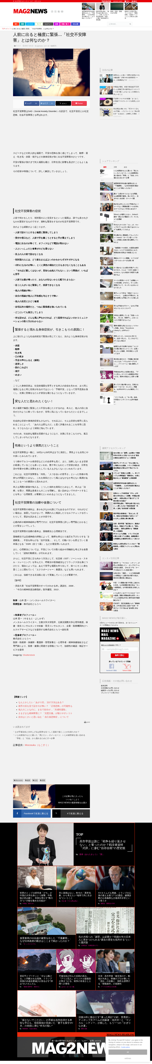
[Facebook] (52, 11)
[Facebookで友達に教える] (32, 810)
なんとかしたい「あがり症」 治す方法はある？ (41, 702)
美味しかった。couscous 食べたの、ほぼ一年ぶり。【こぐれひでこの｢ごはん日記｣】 (126, 338)
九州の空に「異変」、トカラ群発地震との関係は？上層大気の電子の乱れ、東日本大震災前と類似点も (126, 575)
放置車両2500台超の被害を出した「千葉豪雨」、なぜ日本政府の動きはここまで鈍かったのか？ (88, 15)
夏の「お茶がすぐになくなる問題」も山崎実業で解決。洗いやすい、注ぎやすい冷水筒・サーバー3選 (126, 196)
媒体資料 (104, 686)
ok (128, 1052)
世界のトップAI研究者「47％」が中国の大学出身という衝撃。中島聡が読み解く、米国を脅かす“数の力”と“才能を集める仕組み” (36, 897)
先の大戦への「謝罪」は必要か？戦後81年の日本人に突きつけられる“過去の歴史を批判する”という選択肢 (126, 455)
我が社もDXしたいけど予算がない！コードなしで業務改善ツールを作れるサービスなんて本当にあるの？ (126, 206)
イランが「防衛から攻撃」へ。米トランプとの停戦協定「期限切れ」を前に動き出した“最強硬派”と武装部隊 (126, 475)
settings (128, 1058)
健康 (28, 780)
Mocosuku (19, 780)
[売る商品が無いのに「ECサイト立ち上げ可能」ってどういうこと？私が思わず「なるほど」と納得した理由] (106, 116)
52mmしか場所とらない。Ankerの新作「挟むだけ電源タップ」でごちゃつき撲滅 (126, 217)
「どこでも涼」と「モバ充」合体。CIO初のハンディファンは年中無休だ (126, 399)
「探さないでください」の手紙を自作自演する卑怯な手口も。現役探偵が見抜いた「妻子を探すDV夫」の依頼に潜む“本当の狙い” (46, 1023)
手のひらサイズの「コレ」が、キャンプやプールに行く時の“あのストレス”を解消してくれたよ (126, 227)
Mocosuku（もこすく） (37, 745)
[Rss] (58, 11)
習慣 (43, 780)
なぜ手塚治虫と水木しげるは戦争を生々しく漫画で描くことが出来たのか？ (47, 732)
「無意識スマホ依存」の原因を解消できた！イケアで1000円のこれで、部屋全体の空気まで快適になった (126, 250)
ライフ (18, 46)
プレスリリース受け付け (110, 693)
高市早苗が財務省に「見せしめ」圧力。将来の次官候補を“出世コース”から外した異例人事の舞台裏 (125, 516)
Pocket (80, 103)
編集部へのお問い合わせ (110, 690)
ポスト (64, 103)
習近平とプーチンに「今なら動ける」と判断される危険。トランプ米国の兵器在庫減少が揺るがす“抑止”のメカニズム (36, 980)
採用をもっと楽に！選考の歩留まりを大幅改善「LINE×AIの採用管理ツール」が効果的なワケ (126, 77)
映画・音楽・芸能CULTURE (116, 12)
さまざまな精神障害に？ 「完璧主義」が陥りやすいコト (45, 713)
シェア (29, 103)
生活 (35, 780)
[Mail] (62, 11)
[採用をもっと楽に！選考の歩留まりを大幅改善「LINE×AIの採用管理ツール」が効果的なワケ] (106, 82)
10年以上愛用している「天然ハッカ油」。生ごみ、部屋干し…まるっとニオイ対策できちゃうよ (126, 317)
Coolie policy (125, 1047)
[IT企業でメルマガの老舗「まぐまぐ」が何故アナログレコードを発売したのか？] (106, 106)
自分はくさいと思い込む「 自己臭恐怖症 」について (43, 717)
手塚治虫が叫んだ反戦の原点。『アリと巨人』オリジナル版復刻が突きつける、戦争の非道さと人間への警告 (75, 980)
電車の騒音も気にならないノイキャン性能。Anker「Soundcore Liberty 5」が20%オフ (126, 328)
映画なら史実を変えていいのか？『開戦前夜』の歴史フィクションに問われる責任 (131, 15)
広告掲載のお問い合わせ (110, 688)
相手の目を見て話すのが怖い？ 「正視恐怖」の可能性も (45, 706)
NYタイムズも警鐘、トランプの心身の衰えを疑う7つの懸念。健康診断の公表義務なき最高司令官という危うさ (126, 536)
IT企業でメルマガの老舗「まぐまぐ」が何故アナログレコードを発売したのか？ (126, 101)
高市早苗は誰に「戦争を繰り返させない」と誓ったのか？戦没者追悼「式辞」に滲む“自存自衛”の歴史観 (102, 16)
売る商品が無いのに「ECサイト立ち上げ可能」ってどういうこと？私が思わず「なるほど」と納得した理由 (126, 111)
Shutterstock (29, 655)
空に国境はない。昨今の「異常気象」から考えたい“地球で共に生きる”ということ (75, 895)
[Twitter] (55, 11)
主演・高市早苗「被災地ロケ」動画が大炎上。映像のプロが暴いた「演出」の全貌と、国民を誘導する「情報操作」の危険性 (114, 980)
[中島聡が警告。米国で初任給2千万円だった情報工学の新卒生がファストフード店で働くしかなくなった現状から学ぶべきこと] (106, 94)
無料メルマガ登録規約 (107, 645)
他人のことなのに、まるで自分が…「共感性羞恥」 (43, 709)
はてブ (45, 103)
